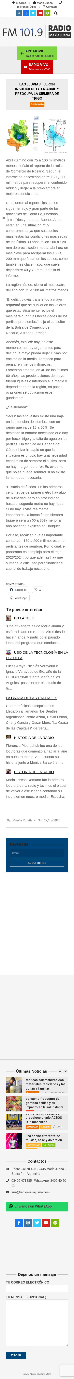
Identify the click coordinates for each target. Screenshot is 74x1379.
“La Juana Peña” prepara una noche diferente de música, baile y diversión (44, 1136)
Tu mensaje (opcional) (26, 1297)
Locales (46, 1126)
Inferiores (32, 1126)
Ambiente (37, 104)
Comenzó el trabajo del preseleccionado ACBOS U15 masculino (44, 1118)
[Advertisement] (37, 919)
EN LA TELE (24, 618)
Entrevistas (33, 1144)
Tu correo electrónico (27, 1282)
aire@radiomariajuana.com (30, 1192)
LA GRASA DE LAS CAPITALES (31, 698)
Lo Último (49, 1144)
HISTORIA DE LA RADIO (34, 738)
